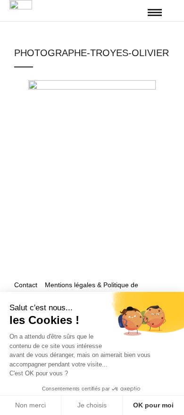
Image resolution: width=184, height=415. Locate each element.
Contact (26, 285)
